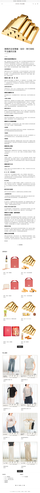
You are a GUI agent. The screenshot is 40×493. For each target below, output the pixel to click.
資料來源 (6, 240)
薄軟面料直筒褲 (5, 466)
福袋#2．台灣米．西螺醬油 (7, 272)
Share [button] (6, 56)
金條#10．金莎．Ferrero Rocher (26, 318)
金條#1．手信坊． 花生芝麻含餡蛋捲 (26, 272)
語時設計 (8, 476)
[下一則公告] (38, 1)
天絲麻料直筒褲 (23, 466)
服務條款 (29, 491)
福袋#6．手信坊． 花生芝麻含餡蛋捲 (26, 295)
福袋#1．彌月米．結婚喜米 (7, 295)
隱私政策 (26, 491)
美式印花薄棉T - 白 (6, 437)
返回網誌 (21, 244)
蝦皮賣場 (6, 480)
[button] (2, 4)
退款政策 (22, 491)
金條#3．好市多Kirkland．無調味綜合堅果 (9, 318)
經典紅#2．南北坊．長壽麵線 (7, 341)
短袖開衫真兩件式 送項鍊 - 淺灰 (26, 408)
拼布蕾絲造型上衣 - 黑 (6, 408)
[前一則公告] (2, 1)
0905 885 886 (10, 479)
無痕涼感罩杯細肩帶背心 (24, 437)
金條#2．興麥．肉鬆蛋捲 (25, 341)
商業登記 (6, 482)
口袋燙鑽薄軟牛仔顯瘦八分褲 (7, 379)
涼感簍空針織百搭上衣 (24, 379)
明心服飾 (26, 476)
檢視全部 (20, 346)
